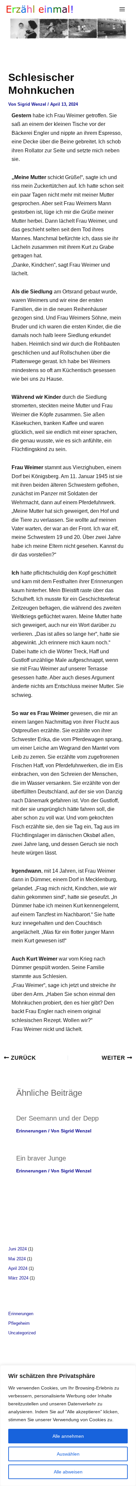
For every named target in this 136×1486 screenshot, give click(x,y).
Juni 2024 (17, 1248)
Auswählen (68, 1454)
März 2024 (18, 1278)
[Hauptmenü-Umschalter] (122, 9)
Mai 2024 (17, 1258)
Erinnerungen (31, 1130)
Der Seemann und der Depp (57, 1118)
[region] (68, 1425)
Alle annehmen (68, 1436)
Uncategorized (22, 1332)
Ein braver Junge (41, 1158)
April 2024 (17, 1268)
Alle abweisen (68, 1471)
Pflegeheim (19, 1323)
